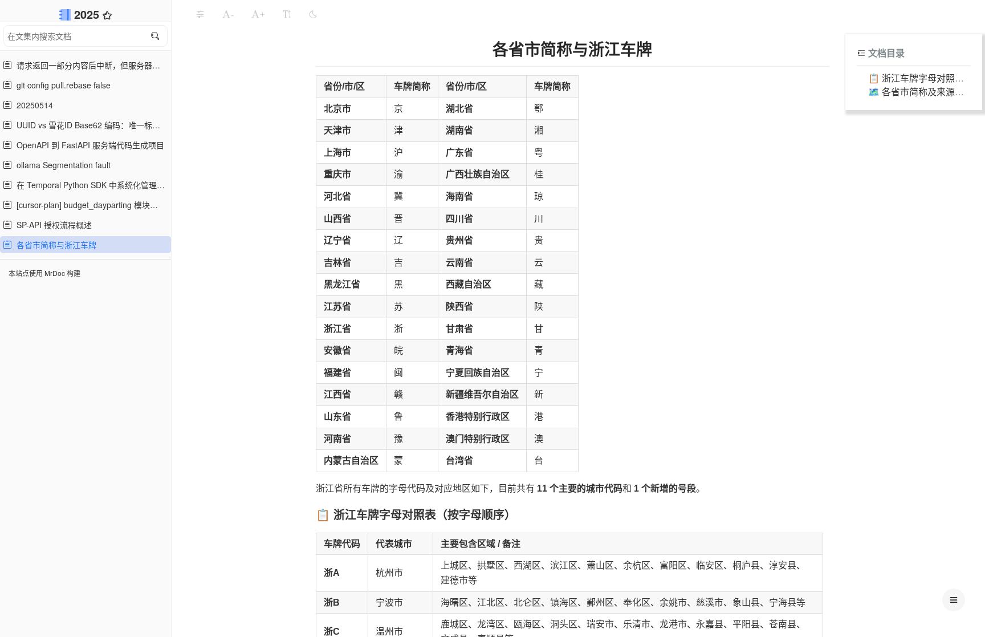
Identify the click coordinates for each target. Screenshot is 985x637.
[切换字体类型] (287, 14)
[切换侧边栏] (200, 14)
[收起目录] (861, 52)
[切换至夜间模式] (313, 14)
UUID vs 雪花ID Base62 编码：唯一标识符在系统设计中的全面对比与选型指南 (90, 125)
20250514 (32, 105)
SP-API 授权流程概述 (52, 224)
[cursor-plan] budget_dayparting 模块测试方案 (90, 204)
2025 (88, 14)
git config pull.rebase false (61, 85)
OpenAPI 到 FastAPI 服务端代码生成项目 (88, 145)
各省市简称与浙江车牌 (54, 244)
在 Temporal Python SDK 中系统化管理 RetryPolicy (90, 184)
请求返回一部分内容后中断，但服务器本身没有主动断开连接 (90, 65)
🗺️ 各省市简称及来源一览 (920, 91)
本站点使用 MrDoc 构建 (44, 273)
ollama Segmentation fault (61, 165)
